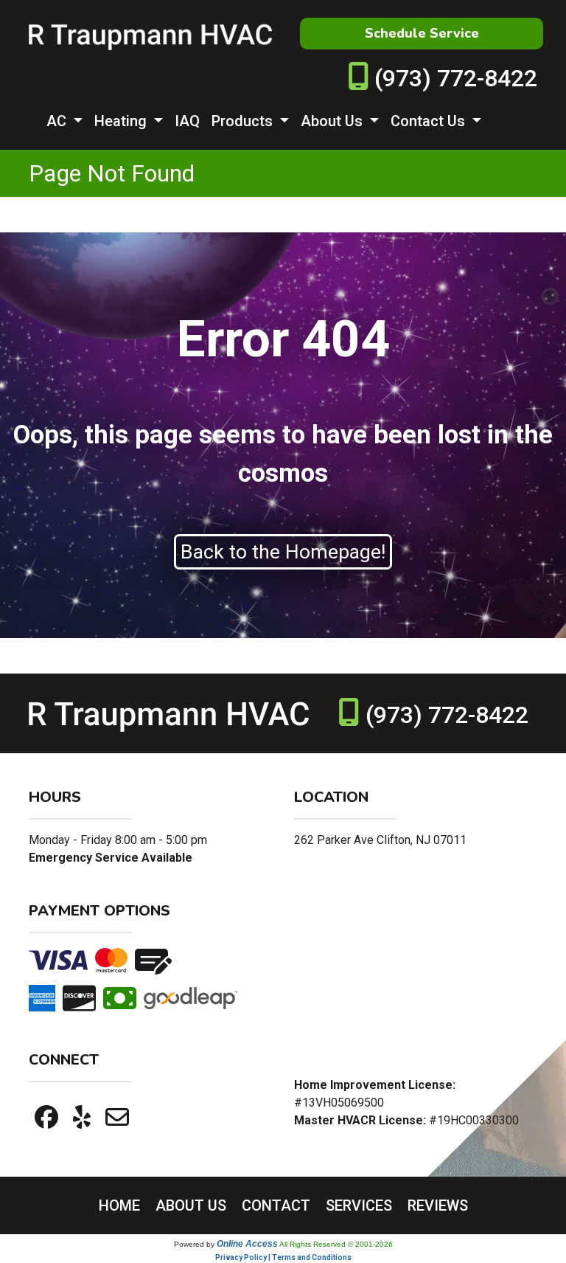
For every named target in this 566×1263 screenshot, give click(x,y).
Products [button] (244, 121)
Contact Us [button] (430, 121)
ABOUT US (191, 1205)
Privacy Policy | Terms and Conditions (283, 1257)
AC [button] (58, 121)
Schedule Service (422, 33)
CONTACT (276, 1205)
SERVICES (359, 1205)
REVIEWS (438, 1205)
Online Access (247, 1244)
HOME (119, 1205)
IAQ (187, 121)
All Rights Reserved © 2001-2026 (336, 1244)
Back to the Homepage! (283, 552)
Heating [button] (122, 121)
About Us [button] (333, 121)
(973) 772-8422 (455, 78)
